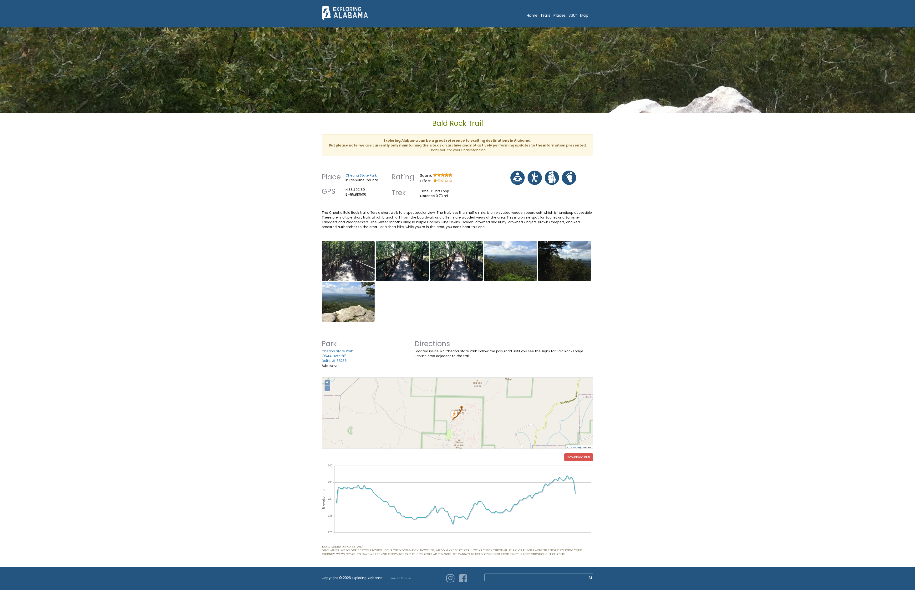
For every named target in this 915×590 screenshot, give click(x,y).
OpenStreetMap (575, 447)
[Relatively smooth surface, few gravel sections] (569, 178)
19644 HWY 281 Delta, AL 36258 (334, 358)
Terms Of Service (399, 578)
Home (532, 15)
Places (559, 15)
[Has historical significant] (517, 178)
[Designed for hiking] (535, 178)
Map (584, 15)
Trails (545, 15)
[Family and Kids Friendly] (552, 178)
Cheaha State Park (361, 175)
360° (573, 15)
